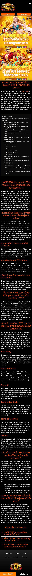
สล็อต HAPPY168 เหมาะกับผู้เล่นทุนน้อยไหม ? (17, 539)
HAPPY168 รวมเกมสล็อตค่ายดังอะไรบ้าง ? (15, 533)
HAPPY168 (25, 91)
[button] (29, 3)
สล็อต (17, 553)
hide (10, 116)
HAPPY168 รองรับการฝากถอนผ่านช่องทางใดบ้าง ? (16, 545)
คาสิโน (24, 553)
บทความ (15, 557)
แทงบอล (7, 557)
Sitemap (24, 557)
